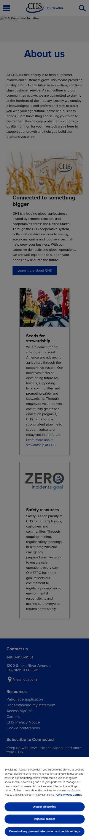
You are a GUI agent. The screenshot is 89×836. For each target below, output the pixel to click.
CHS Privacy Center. (69, 795)
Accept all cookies (44, 807)
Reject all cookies (44, 819)
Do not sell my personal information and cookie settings (44, 831)
